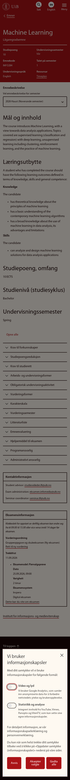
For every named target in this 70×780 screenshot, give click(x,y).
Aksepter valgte (35, 763)
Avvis (14, 763)
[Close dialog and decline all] (62, 654)
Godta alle (54, 763)
